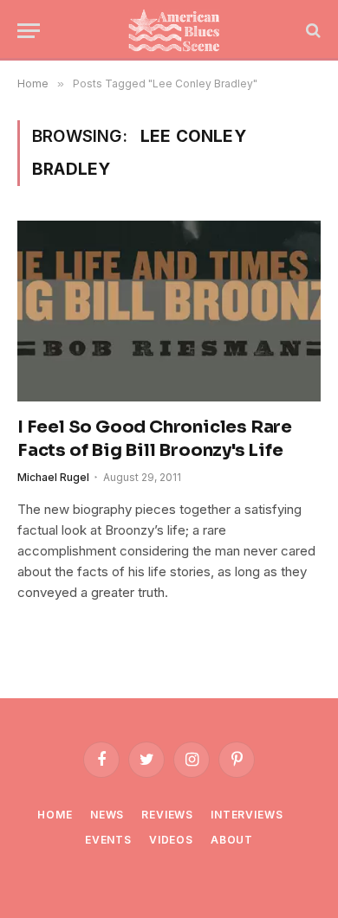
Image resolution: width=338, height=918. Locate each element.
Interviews (247, 814)
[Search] (311, 30)
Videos (171, 839)
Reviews (167, 814)
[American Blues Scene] (177, 30)
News (107, 814)
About (232, 839)
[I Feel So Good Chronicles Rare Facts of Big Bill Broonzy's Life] (169, 311)
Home (54, 814)
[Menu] (28, 30)
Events (108, 839)
